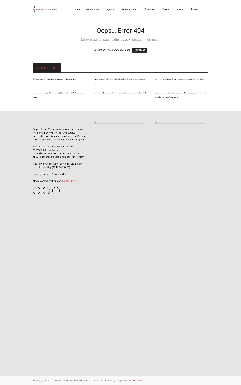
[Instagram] (46, 190)
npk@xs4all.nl (69, 180)
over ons (178, 9)
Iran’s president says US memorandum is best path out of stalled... (120, 93)
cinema (166, 9)
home (77, 9)
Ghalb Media (139, 380)
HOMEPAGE (140, 50)
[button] (204, 9)
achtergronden (129, 9)
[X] (56, 190)
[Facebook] (36, 190)
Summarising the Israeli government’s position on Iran (54, 79)
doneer (194, 9)
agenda (111, 9)
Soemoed (150, 9)
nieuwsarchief (92, 9)
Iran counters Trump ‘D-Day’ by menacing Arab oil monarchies (179, 79)
